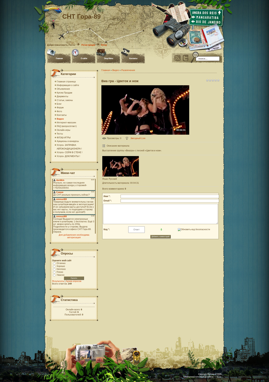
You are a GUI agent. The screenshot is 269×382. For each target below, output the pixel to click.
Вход (104, 45)
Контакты (133, 58)
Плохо (60, 272)
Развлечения (128, 70)
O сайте (84, 58)
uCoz (219, 377)
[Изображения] (120, 166)
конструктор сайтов (204, 377)
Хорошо (61, 266)
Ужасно (60, 275)
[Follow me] (185, 58)
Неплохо (61, 269)
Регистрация (88, 45)
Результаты (58, 281)
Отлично (61, 263)
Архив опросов (73, 281)
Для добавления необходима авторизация (74, 236)
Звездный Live (137, 138)
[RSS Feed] (177, 58)
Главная (59, 58)
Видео (115, 70)
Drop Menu (108, 58)
